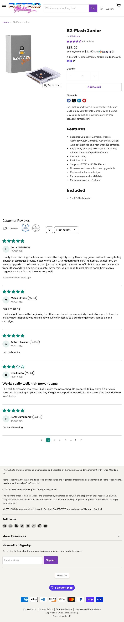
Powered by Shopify (62, 616)
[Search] (93, 8)
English (60, 575)
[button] (74, 41)
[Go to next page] (82, 440)
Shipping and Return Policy (88, 609)
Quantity (71, 69)
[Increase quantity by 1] (95, 76)
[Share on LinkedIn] (79, 100)
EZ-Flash (75, 36)
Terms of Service (64, 609)
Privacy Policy (46, 609)
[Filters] (49, 230)
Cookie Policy (29, 609)
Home (5, 22)
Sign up (50, 560)
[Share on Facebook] (69, 100)
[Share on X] (74, 100)
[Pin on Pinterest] (84, 100)
